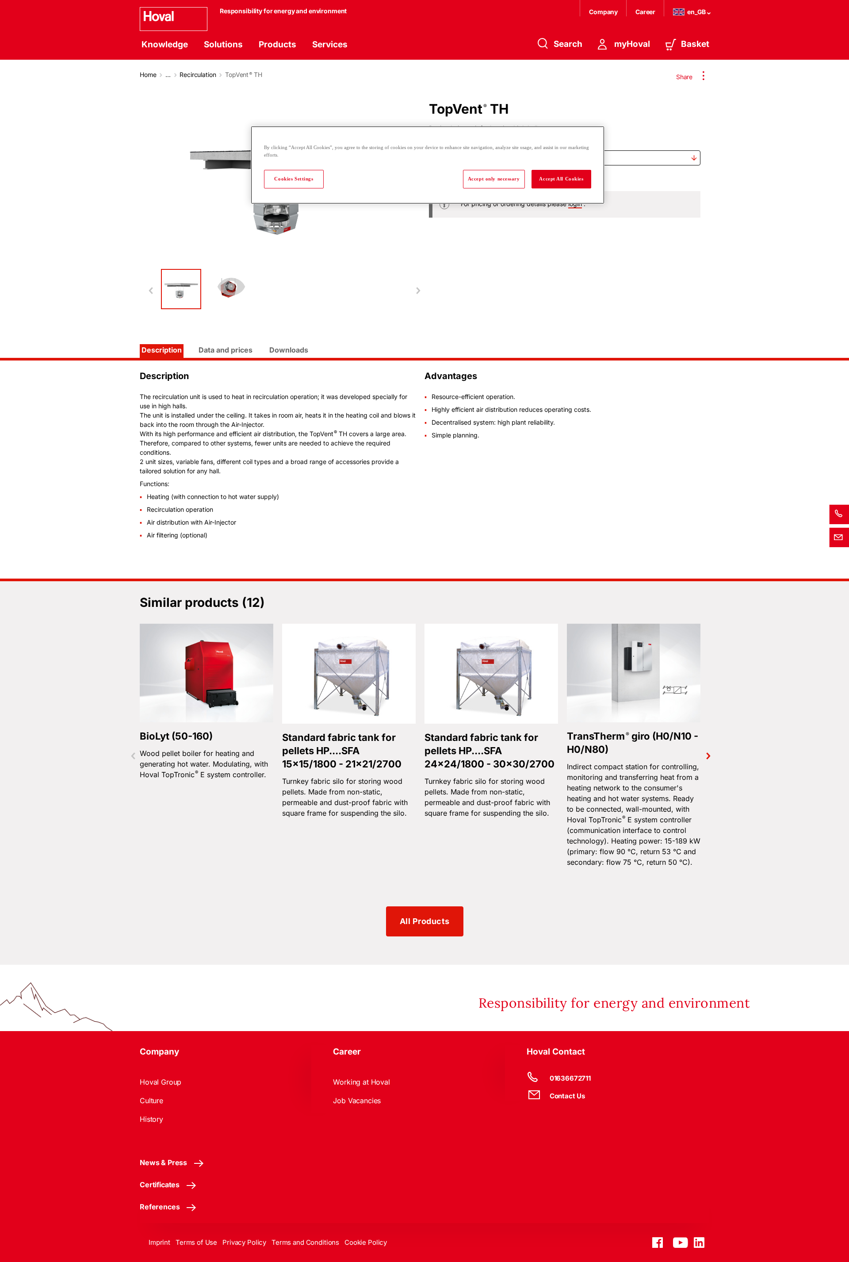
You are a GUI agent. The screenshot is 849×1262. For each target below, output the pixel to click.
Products (277, 44)
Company (604, 11)
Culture (151, 1100)
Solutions (223, 44)
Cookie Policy (365, 1242)
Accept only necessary (494, 178)
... (168, 74)
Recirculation (198, 74)
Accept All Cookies (561, 178)
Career (646, 11)
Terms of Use (196, 1242)
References (160, 1206)
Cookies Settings (293, 178)
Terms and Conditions (305, 1242)
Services (330, 44)
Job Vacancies (357, 1100)
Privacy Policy (244, 1242)
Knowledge (165, 44)
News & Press (163, 1162)
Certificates (160, 1184)
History (151, 1119)
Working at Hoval (361, 1082)
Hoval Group (160, 1082)
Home (148, 74)
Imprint (159, 1242)
